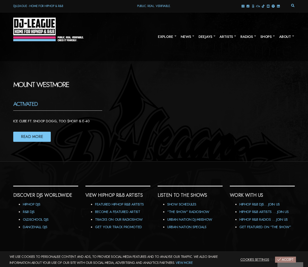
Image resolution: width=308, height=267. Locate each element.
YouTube (268, 5)
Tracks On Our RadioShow (119, 219)
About (285, 36)
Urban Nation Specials (186, 227)
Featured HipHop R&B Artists (119, 204)
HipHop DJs (31, 204)
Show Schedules (181, 204)
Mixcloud (258, 5)
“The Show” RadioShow (188, 211)
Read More (32, 136)
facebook (248, 5)
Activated (25, 104)
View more (184, 262)
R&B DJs (29, 211)
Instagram (242, 5)
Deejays (205, 36)
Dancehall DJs (35, 227)
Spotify (273, 5)
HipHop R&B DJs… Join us (259, 204)
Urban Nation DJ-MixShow (189, 219)
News (186, 36)
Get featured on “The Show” (265, 227)
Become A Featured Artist (117, 211)
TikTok (263, 5)
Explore (165, 36)
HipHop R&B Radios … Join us (263, 219)
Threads (253, 5)
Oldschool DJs (35, 219)
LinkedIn (278, 5)
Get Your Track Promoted (118, 227)
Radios (246, 36)
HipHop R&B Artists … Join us (264, 211)
